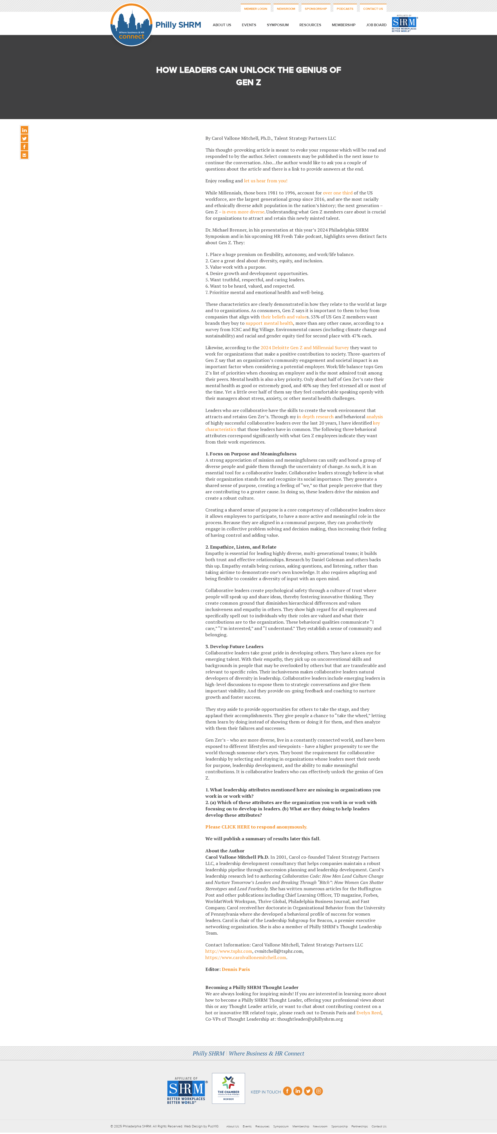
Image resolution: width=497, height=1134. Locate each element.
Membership (343, 25)
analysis (374, 416)
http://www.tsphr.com (228, 951)
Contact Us (373, 9)
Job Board (376, 25)
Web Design (193, 1126)
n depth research (316, 416)
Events (249, 25)
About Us (222, 25)
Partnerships (359, 1126)
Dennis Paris (236, 969)
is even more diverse (243, 212)
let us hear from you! (265, 180)
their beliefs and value (284, 317)
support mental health (269, 323)
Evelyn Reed (368, 1012)
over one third (338, 193)
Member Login (255, 9)
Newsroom (286, 9)
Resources (310, 25)
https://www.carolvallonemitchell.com (245, 957)
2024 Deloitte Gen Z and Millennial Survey (305, 347)
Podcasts (345, 9)
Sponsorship (316, 9)
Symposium (278, 25)
